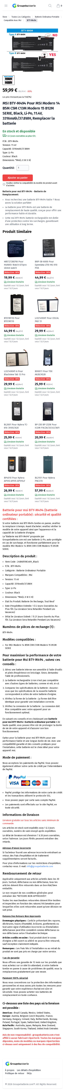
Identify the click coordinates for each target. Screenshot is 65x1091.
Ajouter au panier (18, 177)
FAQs (29, 1073)
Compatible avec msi (12, 20)
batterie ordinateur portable (47, 17)
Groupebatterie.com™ (24, 1084)
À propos (9, 1070)
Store (5, 17)
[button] (59, 5)
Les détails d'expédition (29, 1070)
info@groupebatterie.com (40, 866)
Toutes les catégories (21, 17)
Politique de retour (14, 1073)
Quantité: (9, 168)
